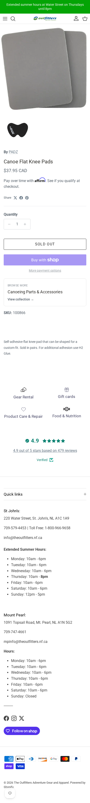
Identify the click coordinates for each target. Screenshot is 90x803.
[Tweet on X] (15, 198)
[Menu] (5, 19)
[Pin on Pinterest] (27, 198)
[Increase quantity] (26, 224)
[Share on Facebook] (21, 198)
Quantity (11, 214)
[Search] (15, 19)
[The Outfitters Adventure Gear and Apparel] (45, 18)
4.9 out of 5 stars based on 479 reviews (45, 450)
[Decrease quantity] (8, 224)
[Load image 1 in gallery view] (45, 69)
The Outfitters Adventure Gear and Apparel (41, 782)
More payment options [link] (45, 270)
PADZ (13, 152)
